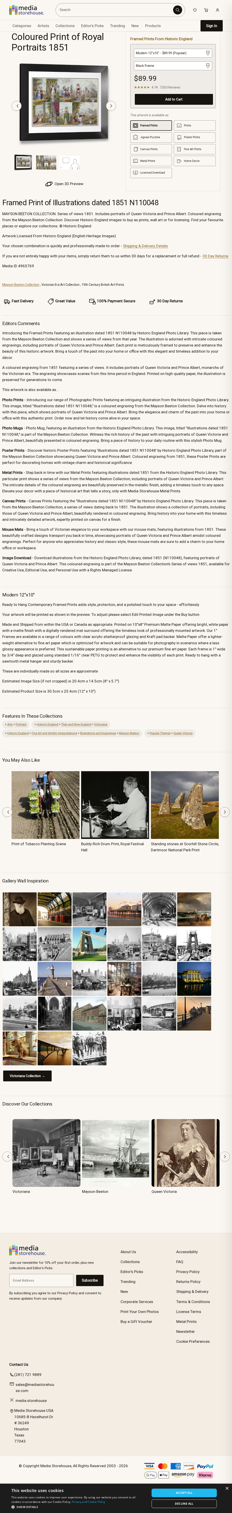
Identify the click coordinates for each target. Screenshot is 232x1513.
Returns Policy (188, 1281)
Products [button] (153, 25)
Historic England (47, 724)
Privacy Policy (188, 1271)
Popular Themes (160, 733)
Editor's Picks (92, 25)
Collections (65, 25)
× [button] (227, 1488)
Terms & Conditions (193, 1301)
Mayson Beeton (129, 733)
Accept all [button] (184, 1493)
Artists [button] (43, 25)
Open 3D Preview (68, 184)
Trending (117, 25)
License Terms (188, 1311)
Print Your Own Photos (140, 1311)
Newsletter (185, 1331)
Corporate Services (137, 1301)
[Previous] (17, 106)
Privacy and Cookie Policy (88, 1502)
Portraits (21, 724)
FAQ (179, 1261)
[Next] (111, 106)
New (135, 25)
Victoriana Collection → (27, 1076)
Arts (10, 724)
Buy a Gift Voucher (136, 1321)
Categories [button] (21, 25)
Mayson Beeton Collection (20, 284)
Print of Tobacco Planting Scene (39, 844)
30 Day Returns (215, 256)
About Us (128, 1252)
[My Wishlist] (195, 10)
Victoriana (100, 724)
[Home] (30, 10)
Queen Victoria (183, 733)
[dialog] (116, 1498)
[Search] (177, 9)
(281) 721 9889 (27, 1374)
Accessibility (187, 1252)
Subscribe (90, 1280)
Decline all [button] (184, 1504)
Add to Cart (173, 99)
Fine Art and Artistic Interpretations (54, 733)
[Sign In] (217, 10)
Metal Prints (186, 1321)
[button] (78, 1507)
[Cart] (206, 10)
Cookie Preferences (193, 1341)
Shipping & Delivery (192, 1291)
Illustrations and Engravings (98, 733)
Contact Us (18, 1364)
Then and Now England (76, 724)
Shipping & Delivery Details (145, 246)
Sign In (211, 26)
